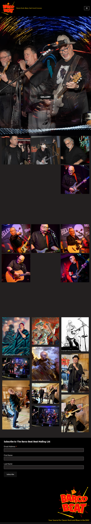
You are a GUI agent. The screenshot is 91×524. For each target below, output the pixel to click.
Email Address (10, 446)
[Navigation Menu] (86, 8)
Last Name (8, 464)
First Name (8, 455)
